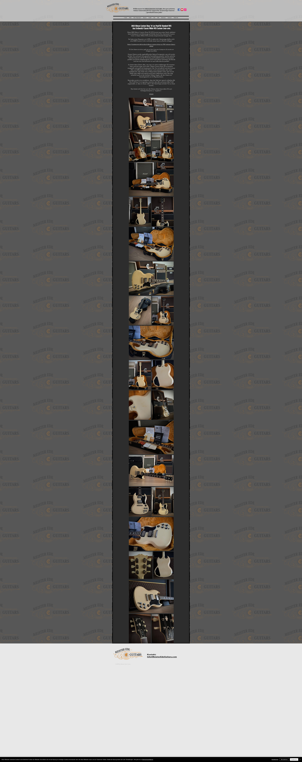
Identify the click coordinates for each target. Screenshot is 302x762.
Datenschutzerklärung (147, 759)
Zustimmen (294, 759)
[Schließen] (300, 759)
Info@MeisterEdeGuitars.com (162, 657)
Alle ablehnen (284, 759)
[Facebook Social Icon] (179, 10)
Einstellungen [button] (275, 759)
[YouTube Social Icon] (182, 10)
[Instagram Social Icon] (185, 10)
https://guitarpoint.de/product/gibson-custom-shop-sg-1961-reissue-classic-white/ (151, 45)
